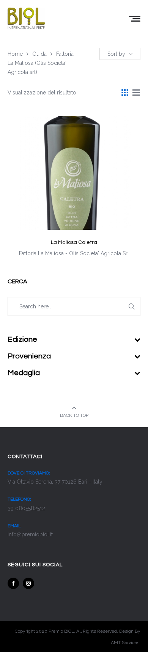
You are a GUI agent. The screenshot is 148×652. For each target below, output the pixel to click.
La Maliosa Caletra (74, 242)
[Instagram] (28, 583)
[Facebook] (13, 583)
